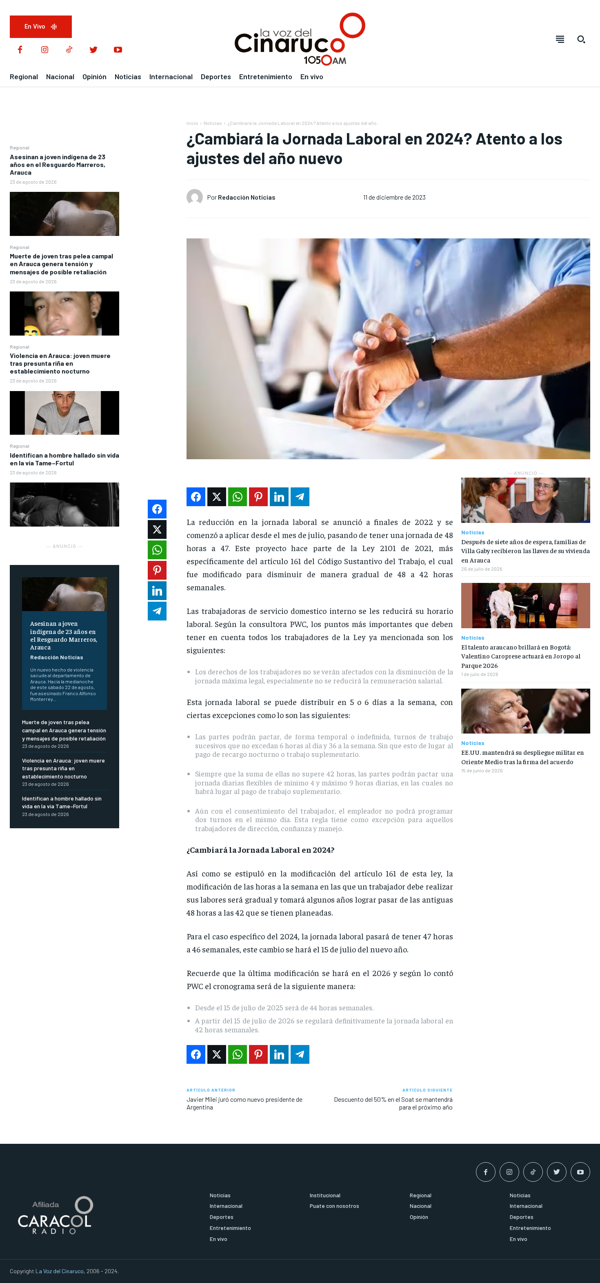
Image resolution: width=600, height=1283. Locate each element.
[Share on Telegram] (300, 496)
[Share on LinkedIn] (279, 496)
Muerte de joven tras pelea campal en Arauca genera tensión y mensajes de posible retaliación (61, 263)
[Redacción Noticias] (197, 197)
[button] (581, 39)
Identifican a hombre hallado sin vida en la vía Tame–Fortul (64, 459)
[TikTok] (69, 50)
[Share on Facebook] (196, 496)
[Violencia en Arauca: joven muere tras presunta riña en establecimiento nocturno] (64, 413)
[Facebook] (20, 50)
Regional (19, 147)
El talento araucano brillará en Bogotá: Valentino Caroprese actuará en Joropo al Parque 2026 (520, 656)
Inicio (192, 123)
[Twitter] (93, 50)
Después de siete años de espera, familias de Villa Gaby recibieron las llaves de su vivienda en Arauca (525, 550)
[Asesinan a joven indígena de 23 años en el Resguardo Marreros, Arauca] (64, 214)
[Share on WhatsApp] (237, 496)
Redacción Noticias (56, 657)
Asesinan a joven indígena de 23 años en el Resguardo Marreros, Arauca (57, 164)
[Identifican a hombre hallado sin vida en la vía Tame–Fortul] (64, 504)
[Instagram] (44, 50)
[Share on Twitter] (216, 496)
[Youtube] (118, 50)
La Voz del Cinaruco (60, 1270)
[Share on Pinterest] (258, 496)
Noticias (213, 123)
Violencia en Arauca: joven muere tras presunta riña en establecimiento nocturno (60, 363)
